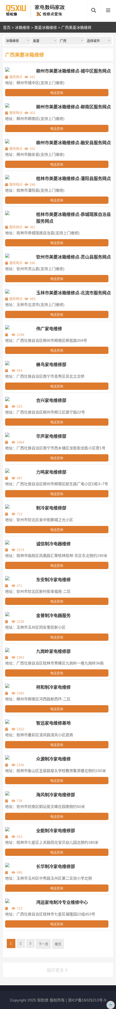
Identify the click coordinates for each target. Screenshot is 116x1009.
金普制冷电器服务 (53, 615)
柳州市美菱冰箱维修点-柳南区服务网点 (73, 107)
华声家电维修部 (51, 436)
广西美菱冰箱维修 (76, 27)
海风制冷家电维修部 (55, 795)
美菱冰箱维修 (45, 27)
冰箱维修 (22, 27)
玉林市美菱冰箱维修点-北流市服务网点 (73, 293)
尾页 (58, 944)
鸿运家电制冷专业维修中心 (62, 902)
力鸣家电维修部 (51, 472)
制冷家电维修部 (51, 508)
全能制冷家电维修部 (55, 830)
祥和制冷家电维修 (53, 687)
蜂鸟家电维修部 (51, 364)
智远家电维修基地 (53, 723)
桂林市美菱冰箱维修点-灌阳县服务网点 (73, 178)
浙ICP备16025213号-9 (87, 1000)
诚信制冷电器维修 (53, 544)
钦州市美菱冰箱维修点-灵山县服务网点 (73, 257)
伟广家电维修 (49, 328)
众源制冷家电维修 (53, 759)
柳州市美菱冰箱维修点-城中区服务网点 (73, 71)
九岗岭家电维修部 (53, 651)
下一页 (43, 944)
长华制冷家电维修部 (55, 866)
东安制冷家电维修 (53, 579)
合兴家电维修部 (51, 400)
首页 (7, 27)
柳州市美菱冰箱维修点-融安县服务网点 (73, 142)
